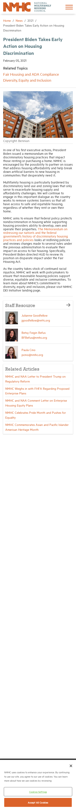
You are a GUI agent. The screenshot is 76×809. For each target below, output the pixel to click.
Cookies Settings (38, 791)
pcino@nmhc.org (32, 355)
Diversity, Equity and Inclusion (27, 80)
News (19, 20)
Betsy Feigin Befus (34, 332)
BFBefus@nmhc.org (34, 337)
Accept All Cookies (38, 802)
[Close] (71, 766)
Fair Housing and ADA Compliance (31, 74)
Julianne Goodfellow (35, 315)
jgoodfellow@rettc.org (36, 320)
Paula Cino (28, 350)
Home (7, 20)
